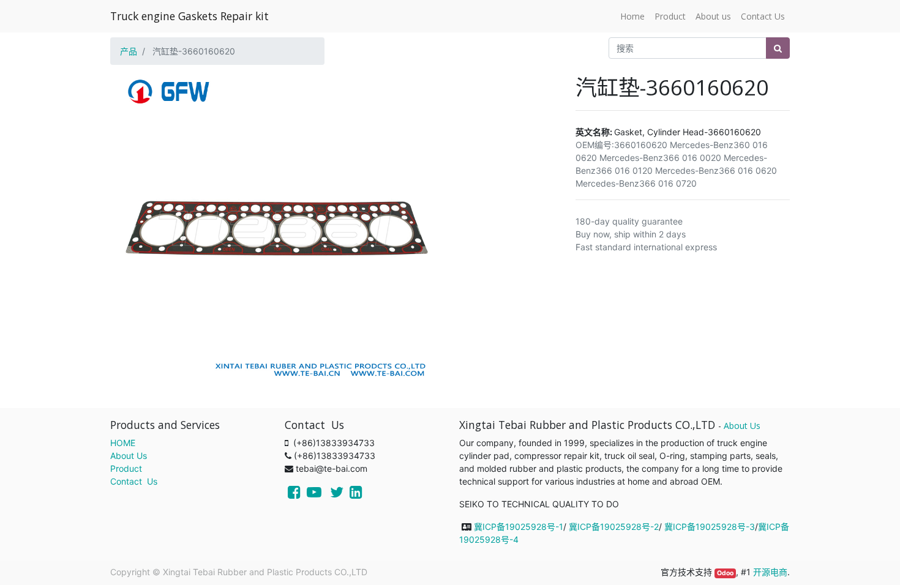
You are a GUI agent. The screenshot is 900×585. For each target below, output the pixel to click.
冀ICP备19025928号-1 (518, 526)
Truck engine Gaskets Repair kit (189, 16)
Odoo (725, 573)
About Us (128, 455)
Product (126, 468)
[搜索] (778, 48)
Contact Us (133, 481)
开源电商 (770, 572)
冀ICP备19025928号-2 (614, 526)
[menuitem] (632, 16)
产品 (128, 51)
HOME (122, 443)
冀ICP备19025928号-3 (709, 526)
